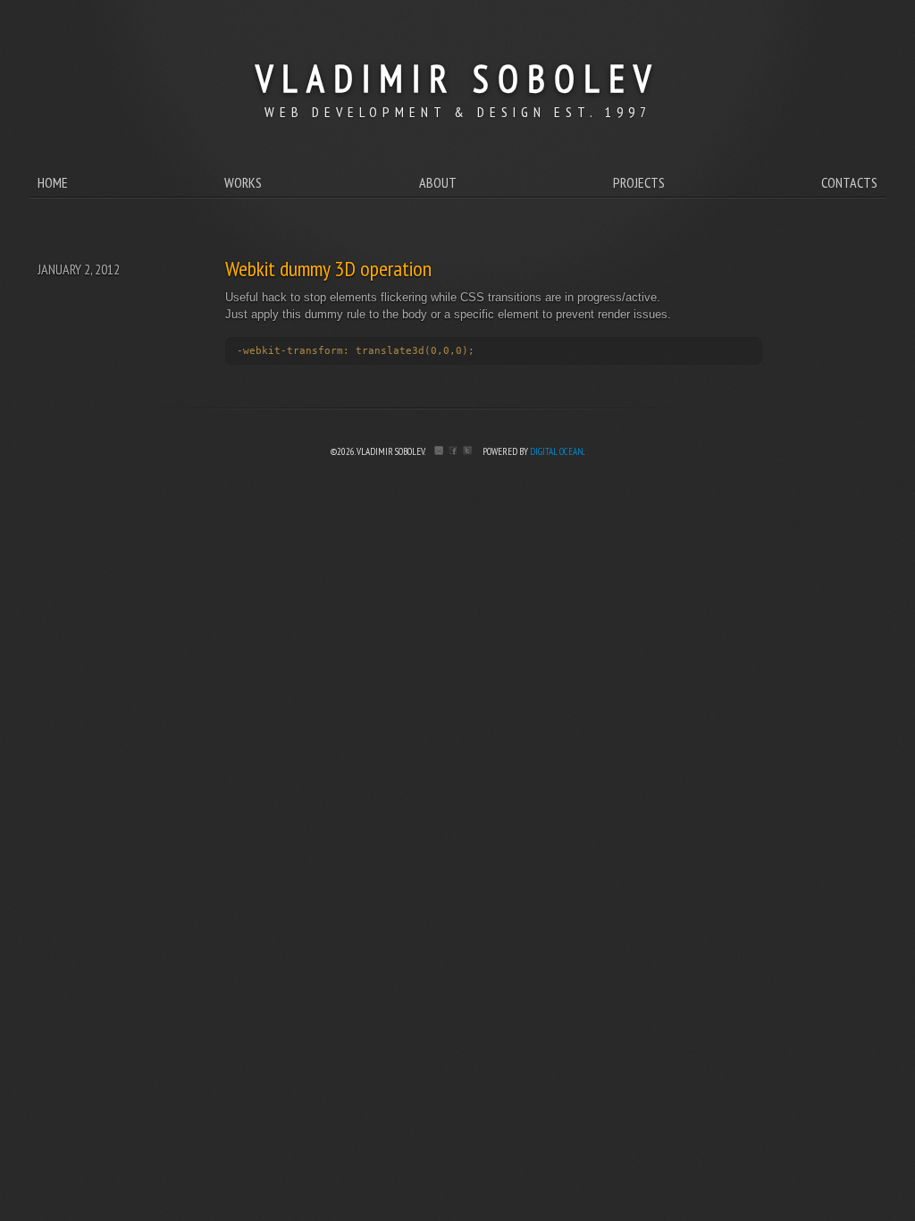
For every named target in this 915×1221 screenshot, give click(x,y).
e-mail (438, 450)
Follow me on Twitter (467, 450)
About (438, 182)
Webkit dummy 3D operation (328, 268)
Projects (639, 182)
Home (53, 182)
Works (243, 182)
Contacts (849, 182)
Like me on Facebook (453, 450)
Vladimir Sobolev (457, 78)
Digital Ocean (556, 451)
